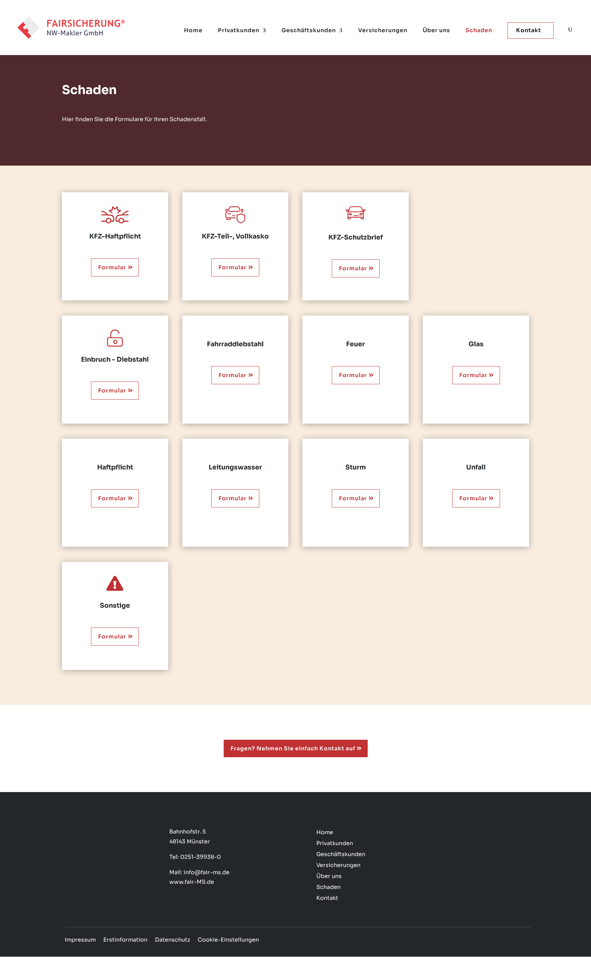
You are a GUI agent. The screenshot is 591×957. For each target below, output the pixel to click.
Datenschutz (172, 940)
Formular (112, 267)
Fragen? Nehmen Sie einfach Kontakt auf (293, 748)
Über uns (436, 31)
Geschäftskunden (308, 31)
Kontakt (528, 30)
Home (193, 31)
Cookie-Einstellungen (228, 940)
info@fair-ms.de (206, 872)
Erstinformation (125, 940)
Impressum (80, 940)
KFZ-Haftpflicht (115, 236)
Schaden (478, 31)
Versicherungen (382, 31)
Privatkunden (238, 31)
